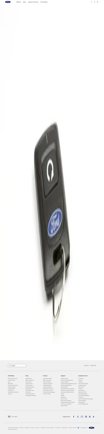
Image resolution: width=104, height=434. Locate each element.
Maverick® (93, 365)
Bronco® (86, 365)
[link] (21, 427)
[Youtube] (82, 417)
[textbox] (17, 365)
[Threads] (90, 417)
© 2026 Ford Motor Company (13, 427)
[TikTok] (93, 417)
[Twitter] (78, 417)
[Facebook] (74, 417)
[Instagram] (86, 417)
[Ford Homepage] (91, 428)
